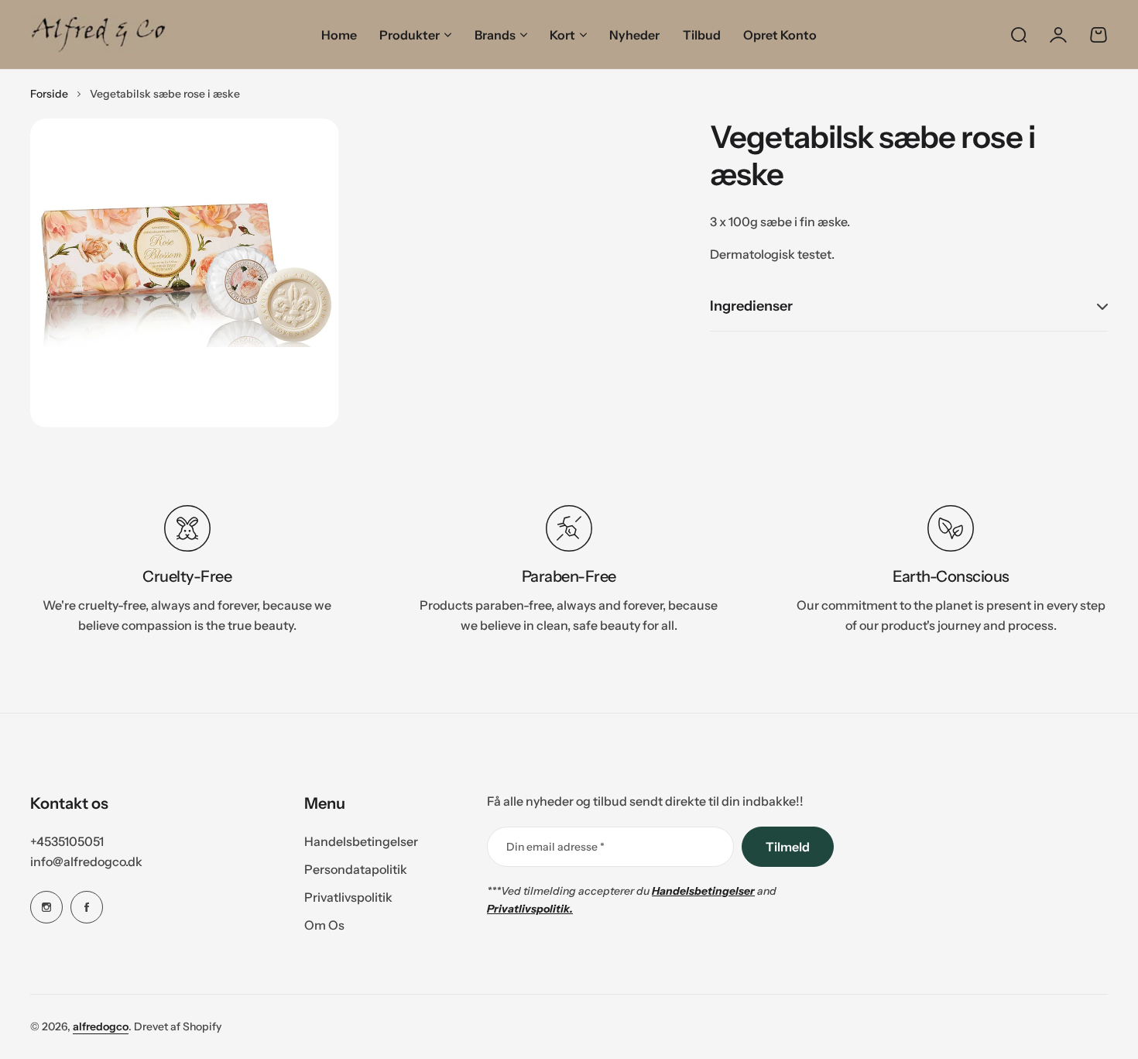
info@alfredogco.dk (86, 861)
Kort (562, 35)
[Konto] (1058, 35)
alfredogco (101, 1026)
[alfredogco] (98, 34)
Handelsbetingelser (361, 841)
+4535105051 (67, 841)
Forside (49, 94)
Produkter (409, 35)
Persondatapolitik (355, 869)
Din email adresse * (555, 847)
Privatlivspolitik (348, 897)
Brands (495, 35)
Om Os (324, 925)
